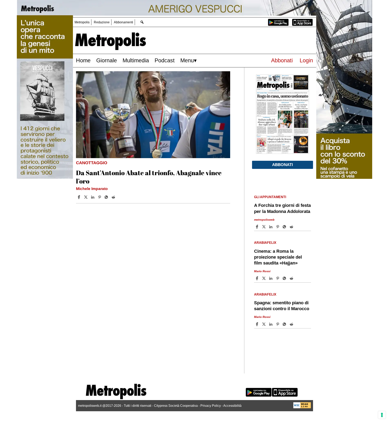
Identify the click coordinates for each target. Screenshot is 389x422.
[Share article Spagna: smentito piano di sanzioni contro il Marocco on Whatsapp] (285, 324)
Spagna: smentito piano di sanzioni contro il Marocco (281, 305)
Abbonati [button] (282, 164)
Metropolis (82, 22)
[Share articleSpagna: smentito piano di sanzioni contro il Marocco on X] (264, 324)
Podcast (165, 60)
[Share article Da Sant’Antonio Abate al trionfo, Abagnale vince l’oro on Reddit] (113, 197)
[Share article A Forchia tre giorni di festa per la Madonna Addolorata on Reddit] (292, 227)
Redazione (102, 22)
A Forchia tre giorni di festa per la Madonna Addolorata (282, 208)
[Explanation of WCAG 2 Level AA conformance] (302, 407)
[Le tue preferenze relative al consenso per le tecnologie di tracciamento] (382, 415)
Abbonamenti (123, 22)
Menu (187, 60)
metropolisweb (264, 219)
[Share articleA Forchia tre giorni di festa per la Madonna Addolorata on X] (264, 227)
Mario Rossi (262, 271)
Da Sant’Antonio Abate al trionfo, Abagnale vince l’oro (149, 177)
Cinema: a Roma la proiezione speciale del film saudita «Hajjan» (278, 257)
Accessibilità (232, 405)
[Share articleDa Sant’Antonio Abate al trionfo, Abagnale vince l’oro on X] (86, 197)
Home (83, 60)
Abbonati (282, 60)
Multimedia (136, 60)
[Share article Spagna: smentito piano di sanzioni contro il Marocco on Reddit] (292, 324)
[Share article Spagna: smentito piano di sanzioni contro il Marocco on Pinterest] (278, 324)
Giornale (106, 60)
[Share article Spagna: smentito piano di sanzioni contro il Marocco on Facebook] (257, 324)
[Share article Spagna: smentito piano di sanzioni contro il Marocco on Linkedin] (271, 324)
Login (306, 60)
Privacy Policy (210, 405)
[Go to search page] (142, 22)
